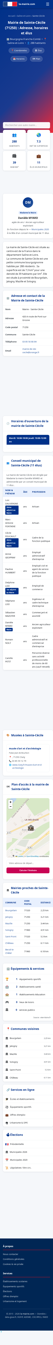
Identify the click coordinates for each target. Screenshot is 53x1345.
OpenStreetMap (32, 856)
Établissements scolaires (15, 1281)
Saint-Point (10, 936)
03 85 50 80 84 (29, 341)
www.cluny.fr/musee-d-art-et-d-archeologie (27, 766)
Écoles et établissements (19, 1099)
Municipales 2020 (40, 229)
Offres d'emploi (15, 1115)
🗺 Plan (36, 58)
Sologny (9, 930)
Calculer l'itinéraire (28, 870)
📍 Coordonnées (19, 50)
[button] (31, 828)
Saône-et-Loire (24, 15)
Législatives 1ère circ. (18, 1168)
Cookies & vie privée (13, 1264)
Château (9, 943)
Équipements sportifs (18, 1107)
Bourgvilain (11, 910)
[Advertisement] (26, 92)
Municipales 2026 (16, 1152)
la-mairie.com (27, 1313)
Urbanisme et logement (15, 1301)
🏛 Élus (38, 50)
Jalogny (9, 916)
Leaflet (20, 856)
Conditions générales (13, 1259)
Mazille (8, 923)
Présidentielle (14, 1144)
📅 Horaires (19, 58)
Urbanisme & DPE (16, 1123)
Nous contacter (10, 1254)
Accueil (11, 15)
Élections (7, 1291)
